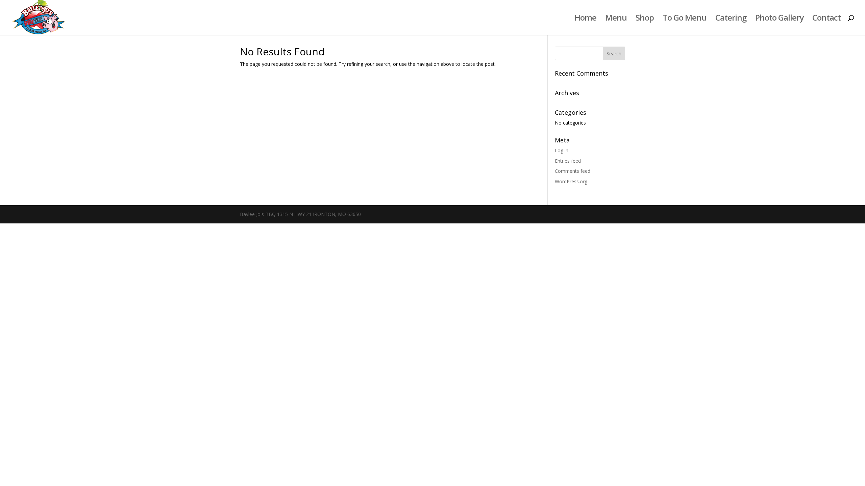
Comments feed (572, 171)
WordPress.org (571, 181)
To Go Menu (685, 19)
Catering (730, 19)
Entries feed (568, 161)
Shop (645, 19)
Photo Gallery (779, 19)
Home (585, 19)
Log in (561, 150)
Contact (826, 19)
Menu (616, 19)
